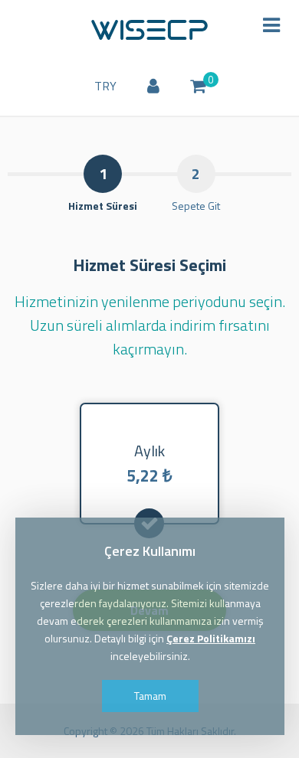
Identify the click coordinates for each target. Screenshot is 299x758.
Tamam (149, 696)
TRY (105, 86)
